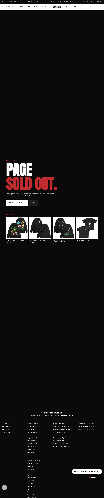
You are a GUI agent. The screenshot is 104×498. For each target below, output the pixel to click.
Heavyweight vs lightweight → (62, 429)
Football (78, 6)
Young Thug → (31, 492)
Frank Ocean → (32, 440)
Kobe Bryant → (32, 452)
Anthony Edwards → (33, 486)
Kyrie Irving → (31, 475)
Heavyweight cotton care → (87, 423)
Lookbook (32, 6)
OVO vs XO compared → (60, 443)
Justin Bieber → (32, 432)
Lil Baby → (30, 495)
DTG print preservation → (86, 426)
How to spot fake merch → (61, 446)
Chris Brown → (32, 446)
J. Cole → (30, 483)
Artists (9, 6)
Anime (89, 6)
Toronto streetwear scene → (87, 429)
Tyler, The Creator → (8, 435)
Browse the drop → (17, 203)
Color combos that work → (61, 440)
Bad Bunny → (31, 469)
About (44, 6)
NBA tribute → (31, 435)
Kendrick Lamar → (7, 432)
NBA (67, 6)
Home (33, 203)
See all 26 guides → (66, 415)
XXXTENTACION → (33, 449)
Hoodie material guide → (60, 438)
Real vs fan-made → (59, 435)
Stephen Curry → (32, 472)
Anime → (30, 466)
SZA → (29, 489)
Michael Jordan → (33, 455)
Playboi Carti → (32, 438)
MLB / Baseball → (32, 463)
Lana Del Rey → (32, 477)
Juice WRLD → (32, 426)
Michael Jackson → (33, 423)
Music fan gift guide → (60, 432)
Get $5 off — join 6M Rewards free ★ (86, 471)
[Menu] (2, 6)
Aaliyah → (30, 480)
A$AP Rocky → (32, 443)
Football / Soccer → (33, 460)
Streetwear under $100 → (61, 426)
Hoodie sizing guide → (60, 423)
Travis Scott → (6, 429)
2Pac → (29, 458)
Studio (20, 6)
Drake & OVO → (7, 423)
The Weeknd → (7, 426)
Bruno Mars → (31, 429)
